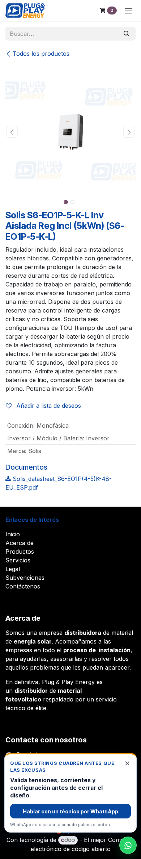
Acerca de (19, 542)
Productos (19, 551)
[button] (11, 132)
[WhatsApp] (128, 845)
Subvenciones (24, 577)
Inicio (12, 534)
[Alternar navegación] (128, 10)
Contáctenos (22, 586)
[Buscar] (127, 34)
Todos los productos (41, 53)
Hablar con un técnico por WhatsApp (70, 811)
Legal (12, 569)
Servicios (17, 560)
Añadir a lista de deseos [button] (47, 405)
